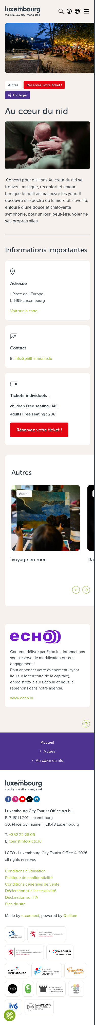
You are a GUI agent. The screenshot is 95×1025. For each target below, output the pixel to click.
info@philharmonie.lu (33, 358)
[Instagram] (15, 799)
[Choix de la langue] (77, 11)
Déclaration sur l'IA (21, 897)
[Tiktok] (29, 799)
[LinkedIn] (36, 799)
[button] (76, 590)
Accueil (47, 742)
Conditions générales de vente (32, 884)
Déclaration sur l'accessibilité (30, 890)
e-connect (30, 915)
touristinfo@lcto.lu (25, 841)
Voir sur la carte (23, 310)
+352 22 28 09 (22, 834)
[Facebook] (8, 799)
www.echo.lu (21, 698)
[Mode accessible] (69, 11)
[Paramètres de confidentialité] (9, 1015)
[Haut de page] (86, 723)
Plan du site (15, 904)
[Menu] (86, 11)
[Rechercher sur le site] (61, 11)
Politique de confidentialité (29, 877)
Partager (20, 95)
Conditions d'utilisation (25, 871)
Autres (49, 751)
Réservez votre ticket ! (44, 85)
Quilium (70, 915)
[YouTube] (22, 799)
